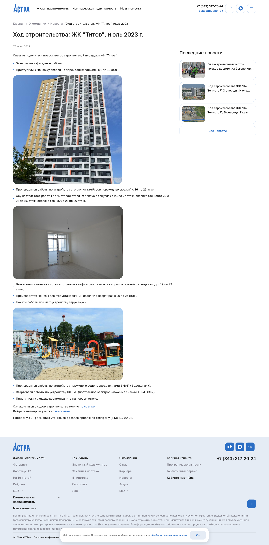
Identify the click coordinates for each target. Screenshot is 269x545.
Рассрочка (79, 484)
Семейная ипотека (85, 471)
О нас (123, 464)
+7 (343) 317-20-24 (210, 6)
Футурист (20, 464)
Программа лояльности (184, 464)
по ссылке (87, 406)
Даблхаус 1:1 (22, 471)
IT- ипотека (80, 477)
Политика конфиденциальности (51, 537)
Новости (125, 477)
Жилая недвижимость (53, 8)
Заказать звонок (211, 10)
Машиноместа (130, 8)
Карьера (125, 471)
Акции (123, 484)
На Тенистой (22, 477)
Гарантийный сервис (182, 471)
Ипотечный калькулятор (89, 464)
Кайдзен (19, 484)
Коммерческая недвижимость (94, 8)
